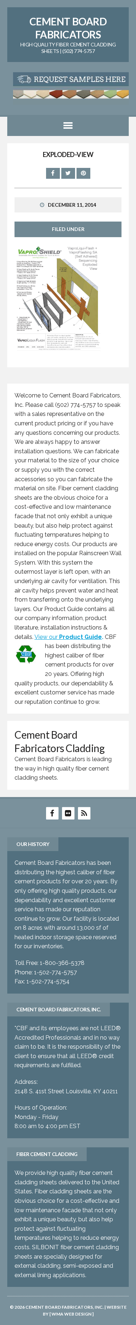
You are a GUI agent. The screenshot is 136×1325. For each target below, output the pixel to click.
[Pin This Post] (83, 173)
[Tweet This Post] (69, 173)
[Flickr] (68, 812)
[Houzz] (84, 812)
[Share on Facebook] (53, 173)
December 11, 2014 (72, 205)
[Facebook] (52, 812)
